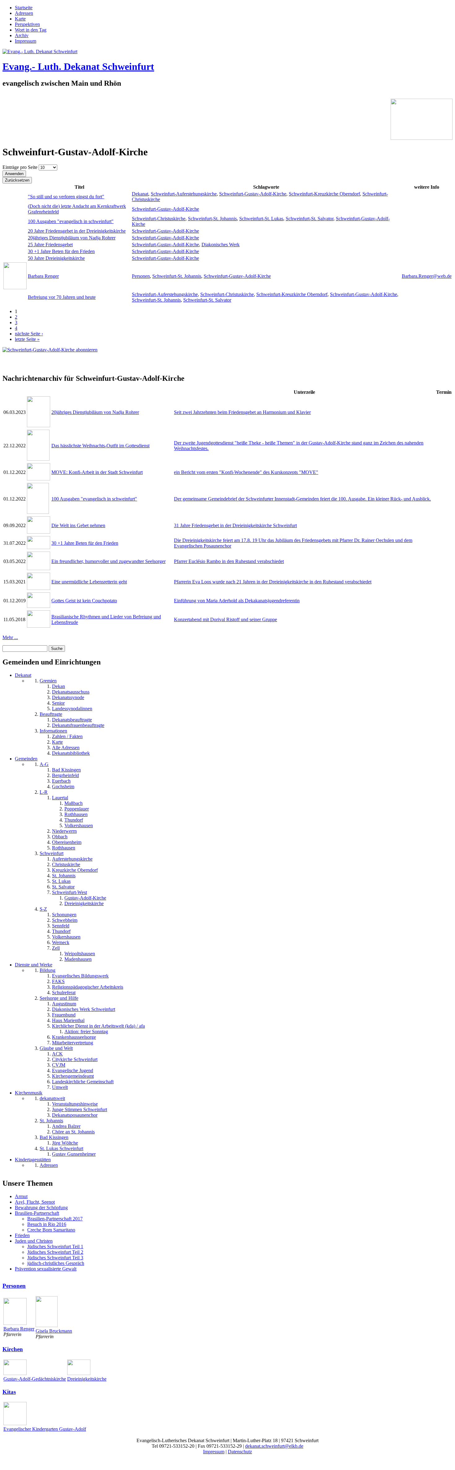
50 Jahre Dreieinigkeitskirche (56, 258)
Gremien (48, 680)
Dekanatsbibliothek (71, 753)
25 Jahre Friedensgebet (50, 244)
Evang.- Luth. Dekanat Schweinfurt (78, 66)
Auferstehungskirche (72, 859)
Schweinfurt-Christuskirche (158, 218)
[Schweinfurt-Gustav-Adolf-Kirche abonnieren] (50, 349)
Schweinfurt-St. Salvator (309, 218)
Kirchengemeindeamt (73, 1076)
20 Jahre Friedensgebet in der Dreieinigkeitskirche (77, 231)
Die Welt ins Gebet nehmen (78, 525)
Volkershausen (78, 825)
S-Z (43, 909)
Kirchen (12, 1349)
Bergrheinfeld (65, 775)
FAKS (58, 981)
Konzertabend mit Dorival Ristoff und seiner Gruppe (225, 619)
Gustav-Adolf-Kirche (85, 897)
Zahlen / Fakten (67, 736)
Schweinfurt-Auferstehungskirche (184, 193)
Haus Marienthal (68, 1020)
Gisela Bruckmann (54, 1331)
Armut (21, 1196)
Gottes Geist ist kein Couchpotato (84, 600)
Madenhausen (78, 959)
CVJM (58, 1065)
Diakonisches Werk (221, 244)
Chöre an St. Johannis (73, 1131)
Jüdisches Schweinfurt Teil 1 (55, 1246)
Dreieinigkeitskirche (84, 903)
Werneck (60, 942)
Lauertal (60, 797)
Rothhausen (76, 814)
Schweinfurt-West (69, 892)
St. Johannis (64, 875)
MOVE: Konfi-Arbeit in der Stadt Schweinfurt (97, 472)
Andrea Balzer (66, 1126)
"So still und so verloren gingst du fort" (66, 196)
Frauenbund (64, 1014)
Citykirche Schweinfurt (75, 1059)
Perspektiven (27, 24)
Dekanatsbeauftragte (72, 719)
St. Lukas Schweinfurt (61, 1148)
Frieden (22, 1235)
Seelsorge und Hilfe (59, 998)
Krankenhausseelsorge (74, 1037)
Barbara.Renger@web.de (427, 276)
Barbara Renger (43, 276)
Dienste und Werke (33, 964)
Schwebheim (64, 920)
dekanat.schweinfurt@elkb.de (274, 1446)
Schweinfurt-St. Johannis (212, 218)
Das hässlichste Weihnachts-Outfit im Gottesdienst (100, 445)
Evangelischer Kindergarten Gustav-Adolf (44, 1429)
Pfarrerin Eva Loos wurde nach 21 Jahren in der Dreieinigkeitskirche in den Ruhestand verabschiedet (272, 581)
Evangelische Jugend (72, 1070)
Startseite (23, 7)
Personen (141, 276)
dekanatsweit (52, 1098)
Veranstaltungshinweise (75, 1104)
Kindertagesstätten (33, 1159)
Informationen (53, 730)
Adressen (24, 13)
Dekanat (140, 193)
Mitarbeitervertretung (72, 1042)
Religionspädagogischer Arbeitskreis (87, 987)
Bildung (47, 970)
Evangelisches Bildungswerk (80, 975)
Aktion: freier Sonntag (86, 1031)
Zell (56, 948)
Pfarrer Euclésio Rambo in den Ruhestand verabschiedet (229, 561)
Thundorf (73, 820)
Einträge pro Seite (20, 167)
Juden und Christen (34, 1241)
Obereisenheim (66, 842)
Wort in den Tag (30, 29)
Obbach (59, 836)
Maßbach (73, 803)
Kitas (9, 1392)
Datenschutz (240, 1451)
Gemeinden (26, 758)
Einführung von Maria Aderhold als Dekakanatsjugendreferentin (237, 600)
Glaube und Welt (56, 1048)
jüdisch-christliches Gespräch (55, 1263)
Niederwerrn (64, 831)
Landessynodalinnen (72, 708)
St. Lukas (61, 881)
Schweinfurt (51, 853)
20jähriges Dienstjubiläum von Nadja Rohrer (71, 237)
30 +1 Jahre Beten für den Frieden (61, 251)
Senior (58, 703)
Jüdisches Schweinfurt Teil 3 (55, 1257)
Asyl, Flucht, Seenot (35, 1202)
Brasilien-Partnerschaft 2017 (55, 1218)
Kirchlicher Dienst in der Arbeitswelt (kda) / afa (98, 1026)
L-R (44, 792)
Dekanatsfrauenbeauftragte (78, 725)
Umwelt (60, 1087)
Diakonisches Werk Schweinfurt (83, 1009)
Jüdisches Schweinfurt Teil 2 (55, 1252)
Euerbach (61, 781)
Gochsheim (63, 786)
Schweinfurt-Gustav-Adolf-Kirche (252, 193)
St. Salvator (63, 886)
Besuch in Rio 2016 (46, 1224)
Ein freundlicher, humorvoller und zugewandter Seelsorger (108, 561)
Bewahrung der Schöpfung (41, 1207)
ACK (57, 1053)
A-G (44, 764)
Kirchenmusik (28, 1092)
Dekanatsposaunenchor (75, 1115)
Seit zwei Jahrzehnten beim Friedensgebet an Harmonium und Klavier (242, 412)
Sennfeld (60, 925)
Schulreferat (64, 992)
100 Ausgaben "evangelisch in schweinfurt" (71, 221)
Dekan (58, 686)
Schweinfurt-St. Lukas (261, 218)
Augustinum (64, 1003)
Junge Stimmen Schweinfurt (79, 1109)
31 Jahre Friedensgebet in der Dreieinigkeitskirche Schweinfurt (235, 525)
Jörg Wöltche (65, 1142)
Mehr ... (10, 637)
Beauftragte (51, 714)
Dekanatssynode (68, 697)
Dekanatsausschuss (70, 691)
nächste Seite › (29, 333)
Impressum (25, 41)
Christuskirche (66, 864)
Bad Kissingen (66, 769)
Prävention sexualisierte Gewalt (45, 1268)
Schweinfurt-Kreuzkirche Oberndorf (324, 193)
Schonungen (64, 914)
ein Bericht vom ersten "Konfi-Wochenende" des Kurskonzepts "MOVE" (246, 472)
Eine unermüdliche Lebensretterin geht (89, 581)
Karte (20, 18)
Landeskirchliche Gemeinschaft (83, 1081)
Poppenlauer (76, 808)
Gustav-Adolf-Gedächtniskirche (34, 1379)
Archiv (21, 35)
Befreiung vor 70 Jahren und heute (62, 297)
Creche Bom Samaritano (51, 1229)
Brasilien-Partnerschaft (37, 1213)
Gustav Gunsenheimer (74, 1154)
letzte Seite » (27, 339)
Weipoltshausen (79, 953)
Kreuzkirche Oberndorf (75, 870)
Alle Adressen (66, 747)
